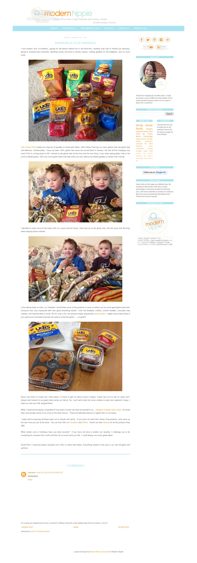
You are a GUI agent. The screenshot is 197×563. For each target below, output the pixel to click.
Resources (69, 28)
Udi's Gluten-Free (28, 147)
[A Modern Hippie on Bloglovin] (154, 174)
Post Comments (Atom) (41, 531)
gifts (141, 158)
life (144, 134)
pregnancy (149, 141)
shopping (139, 143)
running (150, 148)
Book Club (140, 28)
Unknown (31, 473)
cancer (150, 153)
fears (137, 158)
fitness (138, 136)
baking (138, 139)
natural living (142, 131)
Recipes (109, 28)
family (139, 125)
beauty (143, 139)
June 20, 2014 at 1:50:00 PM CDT (49, 473)
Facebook (74, 422)
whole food (148, 151)
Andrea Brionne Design (98, 552)
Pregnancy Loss (90, 28)
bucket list (140, 153)
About (54, 28)
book (151, 146)
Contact (123, 28)
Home (75, 527)
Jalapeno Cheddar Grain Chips (108, 409)
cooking (138, 151)
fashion (150, 156)
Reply (30, 480)
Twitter (85, 422)
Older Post (123, 527)
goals (145, 158)
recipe (150, 134)
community (140, 148)
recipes (149, 129)
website (106, 422)
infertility (150, 139)
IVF (146, 143)
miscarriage (148, 136)
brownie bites (99, 313)
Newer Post (27, 527)
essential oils (141, 156)
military (138, 141)
